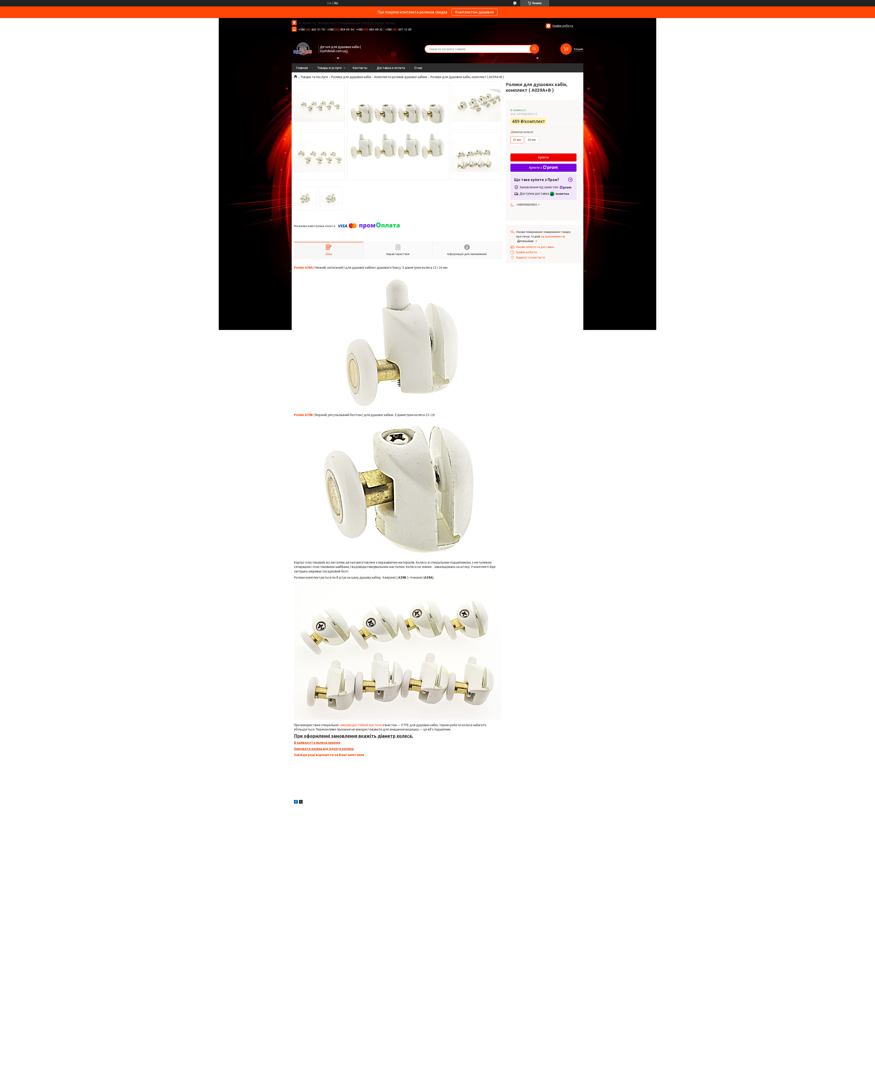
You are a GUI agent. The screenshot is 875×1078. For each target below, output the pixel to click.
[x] (301, 802)
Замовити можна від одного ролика (324, 749)
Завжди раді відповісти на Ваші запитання (329, 755)
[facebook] (296, 802)
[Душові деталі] (303, 48)
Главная (302, 67)
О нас (418, 67)
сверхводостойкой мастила (361, 725)
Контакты (360, 67)
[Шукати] (534, 49)
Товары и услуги (329, 67)
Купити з (535, 167)
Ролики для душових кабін (351, 77)
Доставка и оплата (391, 67)
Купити (543, 157)
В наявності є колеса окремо (317, 742)
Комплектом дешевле (474, 12)
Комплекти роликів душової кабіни (400, 77)
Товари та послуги (314, 77)
